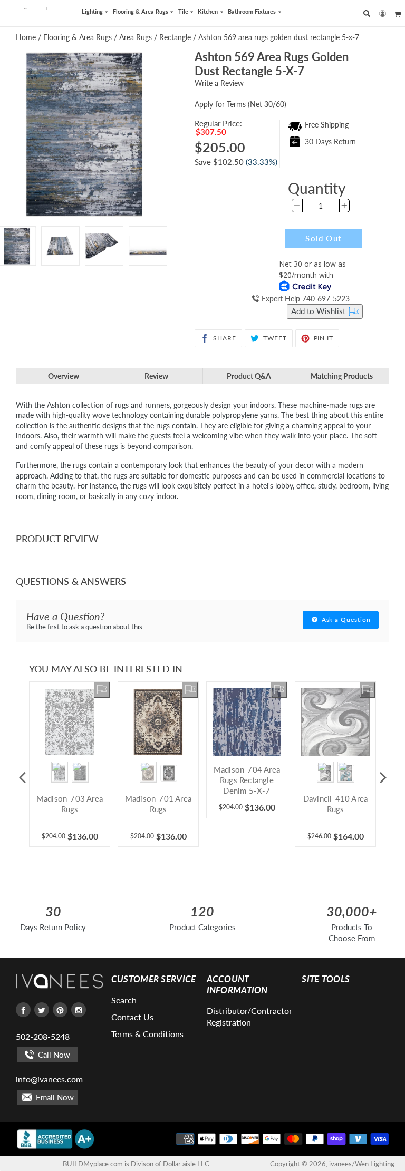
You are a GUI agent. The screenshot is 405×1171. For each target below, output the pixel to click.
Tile (184, 11)
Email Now (54, 1097)
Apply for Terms (240, 104)
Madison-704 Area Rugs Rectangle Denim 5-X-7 (247, 780)
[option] (60, 246)
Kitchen (208, 11)
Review (156, 376)
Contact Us (132, 1017)
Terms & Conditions (147, 1034)
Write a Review (219, 83)
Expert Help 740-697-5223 (304, 298)
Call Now (53, 1054)
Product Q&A (249, 376)
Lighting (93, 11)
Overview (63, 376)
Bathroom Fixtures (252, 11)
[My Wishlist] (102, 690)
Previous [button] (22, 777)
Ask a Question (345, 619)
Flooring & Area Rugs (141, 11)
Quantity (316, 188)
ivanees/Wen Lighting (361, 1163)
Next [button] (382, 777)
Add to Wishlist (319, 311)
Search (124, 1000)
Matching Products (342, 376)
